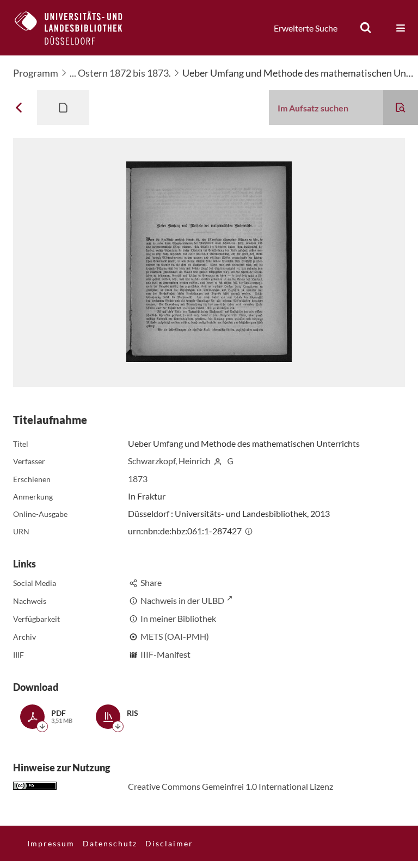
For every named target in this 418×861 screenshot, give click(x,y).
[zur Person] (217, 461)
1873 (137, 478)
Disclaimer (169, 843)
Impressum (51, 843)
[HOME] (76, 27)
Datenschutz (110, 843)
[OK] (365, 27)
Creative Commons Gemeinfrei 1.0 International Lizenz (230, 786)
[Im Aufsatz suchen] (400, 107)
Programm (35, 73)
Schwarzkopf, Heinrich (169, 461)
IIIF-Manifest (165, 654)
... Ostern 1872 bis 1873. (120, 73)
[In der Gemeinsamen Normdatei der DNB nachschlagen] (230, 461)
